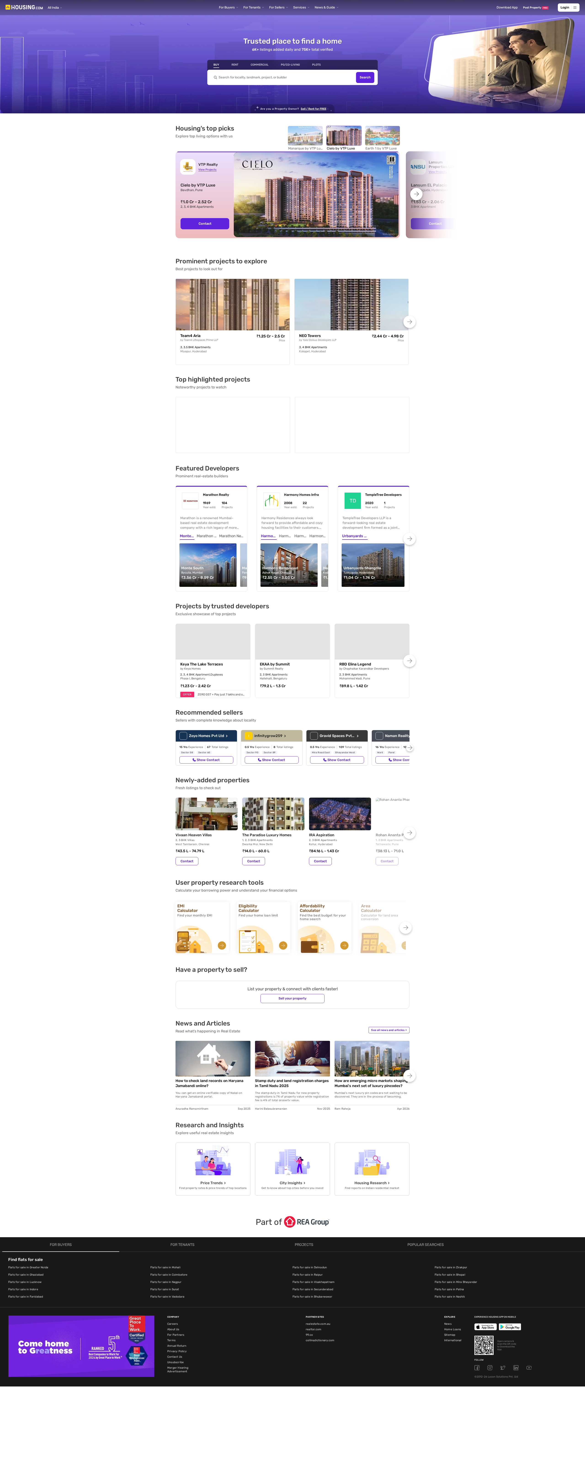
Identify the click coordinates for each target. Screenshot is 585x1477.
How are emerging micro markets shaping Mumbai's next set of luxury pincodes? (371, 1082)
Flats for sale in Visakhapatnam (313, 1281)
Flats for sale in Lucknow (25, 1281)
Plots (316, 64)
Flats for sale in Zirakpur (451, 1266)
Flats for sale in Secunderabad (312, 1288)
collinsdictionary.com (320, 1339)
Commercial (260, 64)
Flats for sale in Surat (164, 1288)
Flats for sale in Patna (449, 1288)
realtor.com (313, 1328)
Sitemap (449, 1333)
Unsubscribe (175, 1361)
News (448, 1323)
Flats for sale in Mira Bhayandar (456, 1281)
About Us (173, 1328)
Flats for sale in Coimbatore (169, 1273)
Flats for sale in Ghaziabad (25, 1273)
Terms (171, 1339)
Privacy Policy (177, 1350)
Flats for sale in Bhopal (450, 1273)
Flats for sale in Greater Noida (28, 1266)
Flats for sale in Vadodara (167, 1295)
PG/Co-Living (290, 64)
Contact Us (174, 1355)
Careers (172, 1323)
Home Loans (452, 1328)
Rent (234, 64)
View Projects (207, 169)
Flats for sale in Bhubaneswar (312, 1295)
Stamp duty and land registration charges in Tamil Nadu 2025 (292, 1082)
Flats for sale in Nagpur (165, 1281)
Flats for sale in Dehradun (309, 1266)
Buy (216, 64)
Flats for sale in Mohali (165, 1266)
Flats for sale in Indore (23, 1288)
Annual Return (176, 1344)
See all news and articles (389, 1029)
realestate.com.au (318, 1323)
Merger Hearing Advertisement (177, 1368)
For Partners (175, 1333)
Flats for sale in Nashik (450, 1295)
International (453, 1339)
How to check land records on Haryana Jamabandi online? (209, 1082)
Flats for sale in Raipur (307, 1273)
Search (365, 77)
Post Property (535, 7)
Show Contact (208, 759)
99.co (309, 1333)
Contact (205, 224)
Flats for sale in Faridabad (25, 1295)
